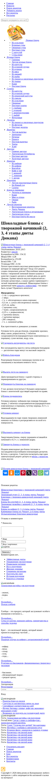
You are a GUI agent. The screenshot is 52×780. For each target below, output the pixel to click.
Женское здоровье (14, 569)
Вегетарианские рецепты (23, 207)
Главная (10, 3)
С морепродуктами (20, 113)
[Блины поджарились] (11, 396)
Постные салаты (19, 105)
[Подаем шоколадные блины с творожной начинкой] (25, 468)
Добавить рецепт (14, 10)
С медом (15, 178)
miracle (14, 252)
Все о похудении (14, 566)
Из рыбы (16, 76)
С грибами (16, 108)
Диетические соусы (20, 214)
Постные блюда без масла (23, 216)
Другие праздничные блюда (24, 183)
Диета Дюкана (18, 209)
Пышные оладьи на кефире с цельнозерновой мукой (25, 639)
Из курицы (17, 69)
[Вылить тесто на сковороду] (14, 372)
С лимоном (17, 175)
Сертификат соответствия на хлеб (18, 706)
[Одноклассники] (11, 473)
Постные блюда (19, 86)
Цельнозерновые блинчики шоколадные (19, 514)
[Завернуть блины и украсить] (15, 444)
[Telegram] (46, 473)
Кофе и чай (17, 171)
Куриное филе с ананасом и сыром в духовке (27, 730)
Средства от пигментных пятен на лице (21, 703)
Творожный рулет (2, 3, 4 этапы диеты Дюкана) (22, 494)
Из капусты (17, 64)
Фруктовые (17, 117)
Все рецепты (12, 13)
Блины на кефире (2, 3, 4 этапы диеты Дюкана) (22, 509)
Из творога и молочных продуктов (27, 79)
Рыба (14, 202)
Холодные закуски (20, 158)
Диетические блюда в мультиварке (27, 212)
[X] (29, 473)
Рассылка (10, 15)
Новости (10, 6)
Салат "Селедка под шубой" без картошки (26, 725)
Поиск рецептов (13, 8)
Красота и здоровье (15, 578)
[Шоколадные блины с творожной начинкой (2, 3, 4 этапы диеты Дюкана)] (26, 247)
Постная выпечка (20, 142)
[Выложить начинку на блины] (15, 432)
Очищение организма (16, 571)
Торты (14, 144)
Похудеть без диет (14, 574)
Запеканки (16, 134)
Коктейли (16, 168)
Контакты (10, 761)
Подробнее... (7, 602)
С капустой (17, 52)
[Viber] (34, 473)
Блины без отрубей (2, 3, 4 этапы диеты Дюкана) (23, 502)
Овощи (15, 200)
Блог (8, 754)
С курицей (16, 110)
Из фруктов (17, 125)
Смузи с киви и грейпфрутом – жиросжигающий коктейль (21, 721)
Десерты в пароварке (21, 192)
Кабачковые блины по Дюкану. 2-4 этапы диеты (23, 511)
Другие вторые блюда (22, 62)
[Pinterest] (23, 473)
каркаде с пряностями (27, 286)
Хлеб (14, 146)
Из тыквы (16, 81)
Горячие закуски (19, 151)
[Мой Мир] (17, 473)
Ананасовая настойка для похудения (17, 585)
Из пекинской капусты (22, 96)
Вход (3, 694)
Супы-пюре (17, 55)
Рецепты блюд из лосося (14, 701)
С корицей (16, 173)
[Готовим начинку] (10, 413)
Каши (14, 84)
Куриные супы (18, 45)
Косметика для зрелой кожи (19, 732)
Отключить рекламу (15, 747)
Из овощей (17, 74)
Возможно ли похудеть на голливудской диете (24, 713)
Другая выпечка (19, 132)
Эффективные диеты (15, 559)
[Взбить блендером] (10, 355)
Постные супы (18, 50)
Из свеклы (16, 98)
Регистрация (7, 687)
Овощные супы (19, 47)
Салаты (15, 187)
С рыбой (16, 115)
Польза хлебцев (8, 604)
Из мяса (15, 72)
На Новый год (18, 185)
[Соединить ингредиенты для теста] (18, 343)
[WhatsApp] (40, 473)
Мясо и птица (18, 197)
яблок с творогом (40, 456)
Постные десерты (20, 127)
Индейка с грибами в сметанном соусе (24, 727)
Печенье (15, 137)
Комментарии (12, 759)
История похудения (15, 576)
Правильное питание (16, 564)
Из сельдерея (17, 43)
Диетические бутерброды (23, 154)
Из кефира (16, 166)
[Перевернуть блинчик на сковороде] (18, 384)
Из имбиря (16, 163)
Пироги (15, 139)
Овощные (16, 103)
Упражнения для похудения (18, 562)
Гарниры (16, 59)
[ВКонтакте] (5, 473)
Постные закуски (19, 156)
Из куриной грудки (20, 67)
